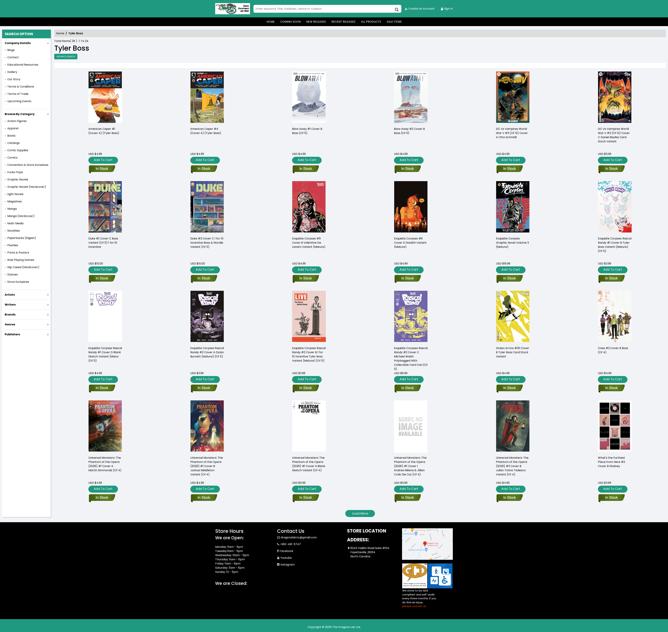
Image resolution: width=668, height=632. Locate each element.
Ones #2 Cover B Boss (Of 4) (613, 350)
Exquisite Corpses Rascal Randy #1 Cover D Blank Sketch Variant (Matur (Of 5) (105, 354)
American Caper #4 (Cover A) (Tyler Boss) (205, 131)
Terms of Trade (18, 94)
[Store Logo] (232, 8)
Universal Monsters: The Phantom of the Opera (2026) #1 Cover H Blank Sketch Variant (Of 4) (308, 464)
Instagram (287, 565)
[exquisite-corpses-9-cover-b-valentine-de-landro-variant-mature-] (309, 207)
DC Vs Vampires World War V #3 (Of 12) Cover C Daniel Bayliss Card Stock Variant (614, 135)
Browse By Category (20, 114)
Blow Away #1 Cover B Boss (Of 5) (307, 131)
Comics (12, 158)
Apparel (12, 128)
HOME (271, 22)
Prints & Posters (18, 253)
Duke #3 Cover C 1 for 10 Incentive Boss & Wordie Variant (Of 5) (206, 242)
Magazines (14, 201)
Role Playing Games (20, 260)
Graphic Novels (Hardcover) (26, 187)
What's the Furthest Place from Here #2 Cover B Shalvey (611, 462)
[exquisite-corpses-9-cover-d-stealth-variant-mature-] (411, 207)
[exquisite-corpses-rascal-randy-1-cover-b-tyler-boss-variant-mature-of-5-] (615, 207)
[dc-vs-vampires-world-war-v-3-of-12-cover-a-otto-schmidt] (513, 98)
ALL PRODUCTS (371, 22)
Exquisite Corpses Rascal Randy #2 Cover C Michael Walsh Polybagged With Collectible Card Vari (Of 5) (411, 358)
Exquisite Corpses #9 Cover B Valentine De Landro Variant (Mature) (308, 242)
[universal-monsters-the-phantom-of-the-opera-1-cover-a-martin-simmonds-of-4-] (105, 426)
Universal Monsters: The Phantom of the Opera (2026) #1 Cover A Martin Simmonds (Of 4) (104, 464)
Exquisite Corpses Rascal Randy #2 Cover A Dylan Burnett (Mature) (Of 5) (207, 352)
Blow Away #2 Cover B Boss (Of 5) (409, 131)
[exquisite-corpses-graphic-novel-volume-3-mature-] (513, 207)
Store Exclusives (18, 282)
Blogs (11, 50)
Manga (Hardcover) (21, 216)
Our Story (13, 79)
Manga (12, 209)
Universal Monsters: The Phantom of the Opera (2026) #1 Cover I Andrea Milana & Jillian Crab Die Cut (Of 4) (410, 466)
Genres (10, 324)
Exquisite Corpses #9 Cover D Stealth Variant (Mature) (410, 242)
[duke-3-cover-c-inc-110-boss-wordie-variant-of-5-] (207, 207)
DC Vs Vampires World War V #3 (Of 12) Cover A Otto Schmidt (512, 133)
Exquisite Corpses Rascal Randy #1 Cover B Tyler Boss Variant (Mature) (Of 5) (614, 244)
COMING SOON (290, 22)
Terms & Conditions (20, 87)
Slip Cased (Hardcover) (23, 267)
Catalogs (13, 143)
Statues (12, 274)
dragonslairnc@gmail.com (299, 537)
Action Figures (17, 121)
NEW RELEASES (316, 22)
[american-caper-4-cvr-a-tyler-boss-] (207, 98)
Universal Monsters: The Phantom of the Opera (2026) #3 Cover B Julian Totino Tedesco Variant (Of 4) (512, 466)
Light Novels (15, 194)
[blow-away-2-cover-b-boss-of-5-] (411, 98)
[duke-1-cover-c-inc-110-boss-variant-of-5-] (105, 207)
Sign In (448, 9)
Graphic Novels (17, 179)
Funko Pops (15, 172)
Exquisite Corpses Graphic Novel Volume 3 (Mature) (512, 242)
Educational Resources (22, 65)
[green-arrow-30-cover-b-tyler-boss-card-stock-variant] (513, 317)
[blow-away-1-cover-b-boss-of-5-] (309, 98)
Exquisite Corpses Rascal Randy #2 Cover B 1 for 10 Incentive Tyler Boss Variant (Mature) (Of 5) (309, 354)
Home (60, 33)
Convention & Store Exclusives (27, 165)
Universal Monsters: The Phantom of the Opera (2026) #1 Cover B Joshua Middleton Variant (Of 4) (206, 466)
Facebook (286, 551)
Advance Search (66, 56)
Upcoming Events (19, 101)
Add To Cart (103, 160)
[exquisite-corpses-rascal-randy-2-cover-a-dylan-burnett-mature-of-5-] (207, 317)
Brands (10, 315)
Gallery (12, 72)
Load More (360, 513)
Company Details (18, 43)
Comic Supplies (17, 150)
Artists (10, 295)
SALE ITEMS (394, 22)
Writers (10, 305)
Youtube (286, 558)
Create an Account (421, 9)
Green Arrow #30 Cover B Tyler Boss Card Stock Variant (512, 352)
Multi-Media (15, 223)
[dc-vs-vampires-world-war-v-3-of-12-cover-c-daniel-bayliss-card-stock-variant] (615, 98)
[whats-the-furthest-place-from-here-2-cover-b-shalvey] (615, 426)
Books (11, 136)
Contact (13, 57)
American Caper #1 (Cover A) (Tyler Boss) (103, 131)
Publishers (12, 334)
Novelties (13, 231)
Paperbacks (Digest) (21, 238)
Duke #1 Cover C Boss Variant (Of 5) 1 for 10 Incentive (103, 242)
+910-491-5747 (290, 544)
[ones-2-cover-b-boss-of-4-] (615, 317)
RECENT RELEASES (343, 22)
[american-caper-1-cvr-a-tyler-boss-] (105, 98)
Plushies (12, 245)
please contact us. (414, 606)
